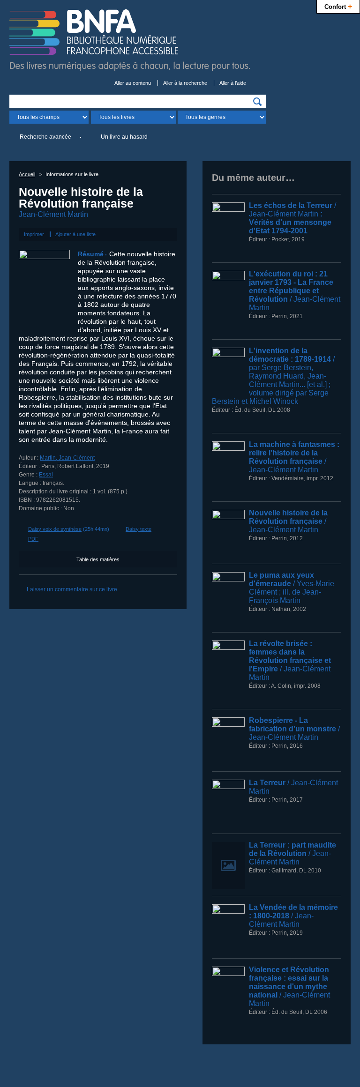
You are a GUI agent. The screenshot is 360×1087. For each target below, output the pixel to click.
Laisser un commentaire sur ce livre (72, 589)
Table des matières (98, 559)
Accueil (27, 174)
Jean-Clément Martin (53, 214)
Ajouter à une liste (75, 234)
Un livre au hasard (124, 137)
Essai (46, 474)
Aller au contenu (132, 83)
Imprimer (34, 234)
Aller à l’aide (232, 83)
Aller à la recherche (185, 83)
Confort (338, 6)
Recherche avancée (45, 137)
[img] (257, 101)
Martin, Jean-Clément (67, 457)
